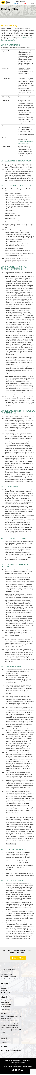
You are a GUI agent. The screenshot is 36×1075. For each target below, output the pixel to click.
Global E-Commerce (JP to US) (9, 1027)
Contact (4, 1038)
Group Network (5, 1002)
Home (3, 13)
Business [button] (17, 1)
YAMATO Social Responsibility (8, 979)
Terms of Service (26, 1060)
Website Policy (16, 1060)
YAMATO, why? (5, 972)
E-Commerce (4, 986)
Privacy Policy (8, 1060)
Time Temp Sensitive (6, 992)
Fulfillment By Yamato (6, 1018)
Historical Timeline (5, 1009)
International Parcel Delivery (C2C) (9, 1025)
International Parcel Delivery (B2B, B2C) (11, 1023)
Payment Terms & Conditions (17, 1062)
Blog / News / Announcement (11, 1050)
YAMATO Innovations (6, 974)
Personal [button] (22, 1)
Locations (4, 1046)
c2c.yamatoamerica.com (18, 39)
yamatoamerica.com (26, 37)
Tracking (4, 1042)
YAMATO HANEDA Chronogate (8, 976)
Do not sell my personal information (17, 1064)
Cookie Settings (10, 844)
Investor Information (6, 1004)
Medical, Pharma (5, 990)
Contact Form (18, 958)
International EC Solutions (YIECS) (9, 1020)
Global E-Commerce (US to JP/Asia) (10, 1030)
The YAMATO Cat (5, 1006)
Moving (3, 1032)
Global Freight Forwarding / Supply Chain (11, 1016)
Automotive (4, 988)
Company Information (6, 1000)
